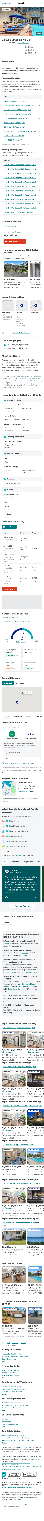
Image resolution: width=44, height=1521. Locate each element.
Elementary (17, 716)
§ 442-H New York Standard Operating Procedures (16, 1463)
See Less (8, 514)
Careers (38, 1482)
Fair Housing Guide (29, 1482)
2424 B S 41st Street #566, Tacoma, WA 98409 (22, 165)
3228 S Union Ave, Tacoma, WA (15, 118)
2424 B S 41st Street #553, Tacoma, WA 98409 (22, 191)
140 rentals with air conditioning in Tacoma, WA (22, 1106)
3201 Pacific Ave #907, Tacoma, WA (17, 110)
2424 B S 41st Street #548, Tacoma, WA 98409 (22, 195)
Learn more (18, 855)
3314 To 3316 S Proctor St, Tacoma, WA (19, 105)
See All (7, 852)
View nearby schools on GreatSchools (19, 763)
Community (14, 862)
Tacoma (6, 944)
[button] (42, 3)
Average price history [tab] (23, 621)
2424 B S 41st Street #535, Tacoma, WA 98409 (22, 204)
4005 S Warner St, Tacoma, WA (15, 101)
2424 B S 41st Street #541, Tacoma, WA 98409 (22, 178)
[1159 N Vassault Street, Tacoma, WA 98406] (14, 1315)
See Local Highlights (26, 791)
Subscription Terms (33, 1484)
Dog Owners (28, 862)
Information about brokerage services (16, 1466)
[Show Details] (39, 101)
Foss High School (25, 986)
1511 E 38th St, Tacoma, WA (14, 123)
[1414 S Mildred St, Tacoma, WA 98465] (14, 1156)
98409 (28, 377)
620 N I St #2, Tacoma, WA (14, 136)
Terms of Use (23, 1484)
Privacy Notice (10, 1486)
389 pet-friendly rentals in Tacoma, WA (19, 1028)
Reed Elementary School (17, 989)
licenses (18, 1458)
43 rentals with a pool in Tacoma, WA (18, 1145)
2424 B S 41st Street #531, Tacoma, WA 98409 (22, 173)
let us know (18, 1499)
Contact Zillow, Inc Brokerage (11, 1469)
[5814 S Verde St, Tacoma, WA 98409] (14, 1236)
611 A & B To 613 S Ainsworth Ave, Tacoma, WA (22, 131)
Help (3, 1486)
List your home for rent (14, 241)
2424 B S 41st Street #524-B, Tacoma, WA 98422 (23, 212)
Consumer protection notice (34, 1466)
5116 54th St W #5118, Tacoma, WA (17, 114)
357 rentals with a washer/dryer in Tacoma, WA (22, 1184)
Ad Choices (18, 1486)
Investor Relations (13, 1484)
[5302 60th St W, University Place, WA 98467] (14, 1274)
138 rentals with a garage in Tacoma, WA (19, 1067)
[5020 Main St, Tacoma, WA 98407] (14, 1039)
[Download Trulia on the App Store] (14, 1474)
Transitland (28, 1447)
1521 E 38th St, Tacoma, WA (14, 127)
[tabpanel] (22, 260)
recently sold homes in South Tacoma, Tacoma (21, 972)
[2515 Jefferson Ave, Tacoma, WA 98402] (14, 1078)
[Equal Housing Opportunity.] (26, 1505)
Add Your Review (22, 906)
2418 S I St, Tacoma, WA (13, 140)
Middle (29, 716)
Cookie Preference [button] (27, 1486)
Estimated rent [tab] (10, 227)
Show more (8, 589)
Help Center (7, 1506)
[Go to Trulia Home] (22, 3)
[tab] (9, 527)
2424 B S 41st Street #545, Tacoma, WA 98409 (22, 208)
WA (8, 1343)
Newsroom (5, 1484)
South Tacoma (23, 43)
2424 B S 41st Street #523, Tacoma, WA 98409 (22, 199)
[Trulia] (4, 1474)
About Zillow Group (17, 1482)
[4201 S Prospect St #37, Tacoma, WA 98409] (16, 269)
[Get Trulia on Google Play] (29, 1474)
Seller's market (22, 642)
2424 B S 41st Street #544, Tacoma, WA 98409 (22, 186)
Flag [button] (35, 897)
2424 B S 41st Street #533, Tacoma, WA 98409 (22, 169)
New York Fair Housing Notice (10, 1464)
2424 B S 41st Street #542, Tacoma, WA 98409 (22, 182)
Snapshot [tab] (7, 621)
